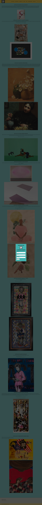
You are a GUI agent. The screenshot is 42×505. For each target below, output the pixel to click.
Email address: (18, 256)
